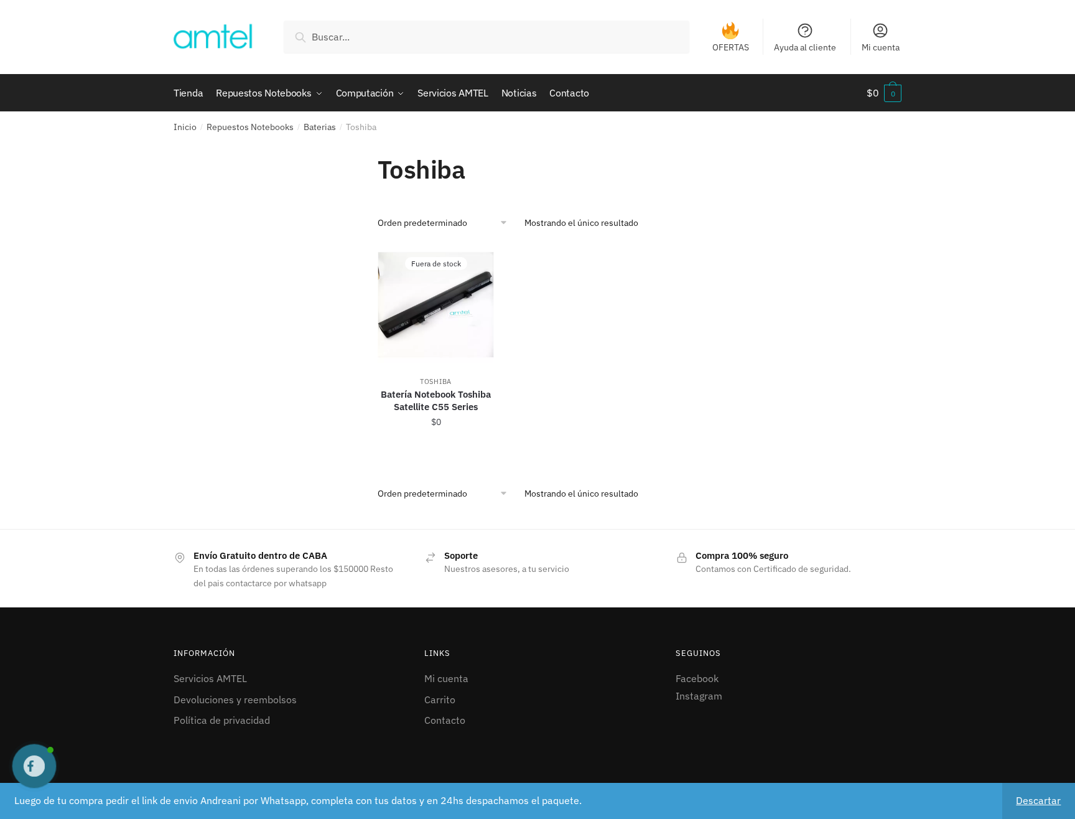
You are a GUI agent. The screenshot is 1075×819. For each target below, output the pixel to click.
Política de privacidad (222, 720)
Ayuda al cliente (805, 47)
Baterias (320, 127)
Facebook (697, 678)
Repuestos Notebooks (250, 127)
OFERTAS (730, 47)
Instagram (699, 696)
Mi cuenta (881, 47)
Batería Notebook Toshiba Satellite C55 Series (436, 400)
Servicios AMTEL (210, 678)
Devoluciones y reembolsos (235, 699)
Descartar (1038, 800)
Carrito (439, 699)
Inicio (185, 127)
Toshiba (436, 381)
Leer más (435, 449)
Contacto (444, 720)
